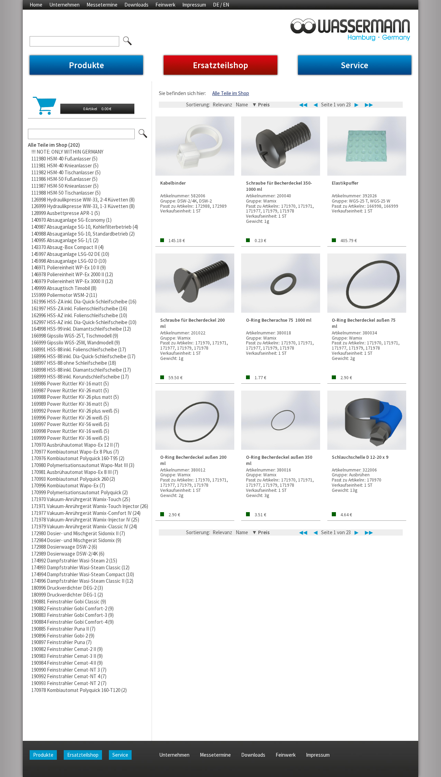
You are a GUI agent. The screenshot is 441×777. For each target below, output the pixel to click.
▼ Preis (261, 104)
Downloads (136, 4)
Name (242, 104)
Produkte (86, 65)
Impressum (194, 4)
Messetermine (101, 4)
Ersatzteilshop (220, 65)
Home (36, 4)
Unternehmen (64, 4)
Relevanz (222, 104)
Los (143, 134)
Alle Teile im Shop (230, 93)
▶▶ (369, 105)
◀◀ (303, 105)
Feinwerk (165, 4)
